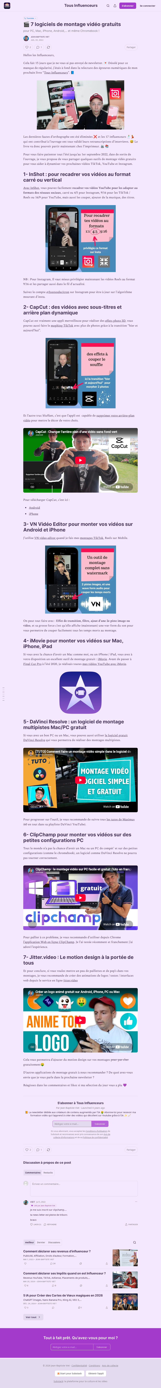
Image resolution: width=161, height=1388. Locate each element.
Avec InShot (31, 188)
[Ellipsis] (136, 1201)
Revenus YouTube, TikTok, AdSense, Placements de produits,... (56, 1277)
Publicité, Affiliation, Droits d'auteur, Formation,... (49, 1255)
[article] (80, 1257)
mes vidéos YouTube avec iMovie (104, 664)
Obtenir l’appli (96, 1373)
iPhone (33, 514)
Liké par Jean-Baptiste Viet (44, 1205)
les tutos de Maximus (121, 819)
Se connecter (147, 5)
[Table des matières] (3, 694)
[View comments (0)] (53, 1308)
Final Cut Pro (32, 664)
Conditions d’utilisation (96, 1131)
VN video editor (45, 538)
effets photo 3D (115, 321)
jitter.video (70, 980)
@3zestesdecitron (57, 292)
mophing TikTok (62, 325)
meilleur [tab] (29, 1242)
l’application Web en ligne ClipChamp (48, 942)
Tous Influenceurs (56, 72)
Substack (58, 1381)
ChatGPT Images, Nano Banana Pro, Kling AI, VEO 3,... (52, 1299)
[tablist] (39, 1173)
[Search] (108, 6)
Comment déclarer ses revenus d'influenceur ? (57, 1251)
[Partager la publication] (115, 6)
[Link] (18, 177)
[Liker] (25, 1263)
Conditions (94, 1365)
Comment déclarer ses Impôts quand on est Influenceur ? (64, 1273)
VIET (32, 1201)
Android (34, 508)
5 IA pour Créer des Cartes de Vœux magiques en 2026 (63, 1295)
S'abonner (128, 5)
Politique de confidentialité (95, 1137)
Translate (30, 18)
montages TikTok (91, 538)
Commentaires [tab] (32, 1172)
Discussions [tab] (54, 1242)
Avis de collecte (110, 1365)
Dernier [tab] (41, 1242)
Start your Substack (71, 1373)
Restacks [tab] (48, 1172)
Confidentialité (79, 1365)
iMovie (102, 659)
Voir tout (31, 1317)
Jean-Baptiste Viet (40, 37)
